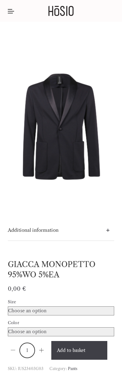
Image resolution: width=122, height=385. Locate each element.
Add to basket (71, 350)
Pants (73, 368)
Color (13, 322)
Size (12, 302)
